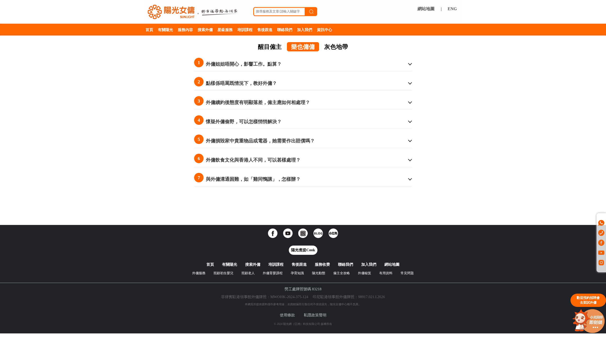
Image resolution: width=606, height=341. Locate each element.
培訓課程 (245, 29)
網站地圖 (426, 8)
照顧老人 (248, 273)
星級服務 (225, 29)
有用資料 (385, 273)
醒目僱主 (270, 47)
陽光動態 (318, 273)
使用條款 (287, 315)
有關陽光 (165, 29)
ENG (452, 8)
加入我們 (304, 29)
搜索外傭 (205, 29)
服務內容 (185, 29)
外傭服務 (198, 273)
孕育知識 (297, 273)
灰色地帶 (336, 47)
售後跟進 (264, 29)
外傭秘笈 (364, 273)
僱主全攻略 (341, 273)
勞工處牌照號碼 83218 (303, 289)
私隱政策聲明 (315, 315)
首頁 (149, 29)
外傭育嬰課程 (273, 273)
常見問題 (407, 273)
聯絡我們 (284, 29)
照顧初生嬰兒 (223, 273)
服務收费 (322, 264)
